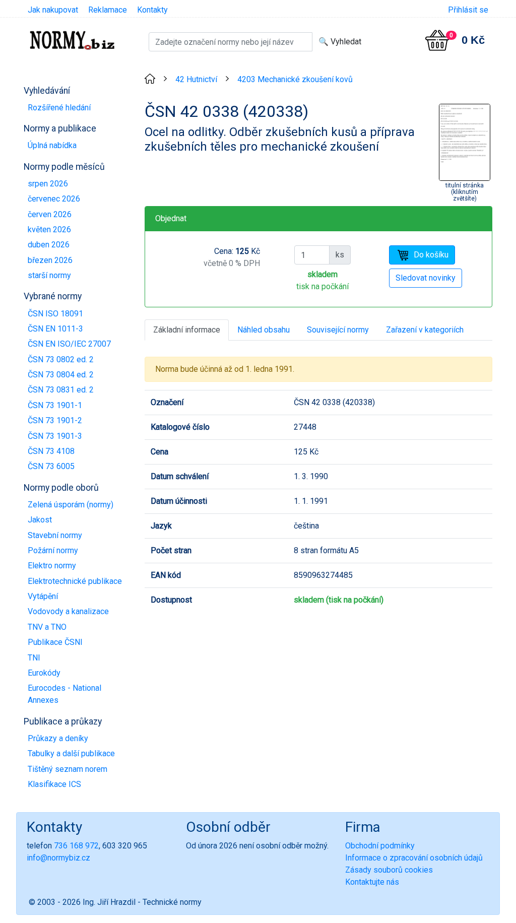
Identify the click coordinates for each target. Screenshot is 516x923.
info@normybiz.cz (58, 858)
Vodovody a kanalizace (68, 611)
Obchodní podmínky (380, 845)
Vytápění (43, 596)
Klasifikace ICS (54, 784)
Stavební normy (55, 535)
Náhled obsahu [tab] (263, 330)
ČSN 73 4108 (51, 451)
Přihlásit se (468, 10)
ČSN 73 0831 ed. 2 (61, 389)
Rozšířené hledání (59, 107)
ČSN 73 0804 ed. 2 (61, 374)
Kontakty (152, 10)
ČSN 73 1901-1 (55, 405)
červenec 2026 (54, 199)
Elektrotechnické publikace (75, 581)
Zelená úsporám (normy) (70, 504)
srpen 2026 (48, 183)
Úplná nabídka (52, 145)
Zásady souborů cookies (389, 870)
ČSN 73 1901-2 (55, 420)
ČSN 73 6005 (51, 466)
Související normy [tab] (338, 330)
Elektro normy (52, 565)
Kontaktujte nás (372, 882)
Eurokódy (44, 673)
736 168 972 (76, 845)
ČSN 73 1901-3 (55, 436)
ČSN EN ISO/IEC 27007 (69, 344)
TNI (34, 658)
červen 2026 (50, 214)
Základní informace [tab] (186, 330)
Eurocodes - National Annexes (64, 694)
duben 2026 (49, 244)
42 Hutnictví (196, 79)
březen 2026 (50, 260)
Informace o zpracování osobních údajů (414, 858)
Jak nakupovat (53, 10)
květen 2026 (49, 229)
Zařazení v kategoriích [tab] (425, 330)
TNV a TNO (47, 627)
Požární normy (53, 550)
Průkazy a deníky (58, 738)
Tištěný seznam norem (67, 769)
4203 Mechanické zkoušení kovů (295, 79)
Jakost (40, 519)
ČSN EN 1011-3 (55, 329)
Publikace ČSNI (55, 642)
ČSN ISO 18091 (55, 313)
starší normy (49, 275)
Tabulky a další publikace (71, 753)
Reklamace (107, 10)
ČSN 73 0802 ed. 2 (61, 359)
